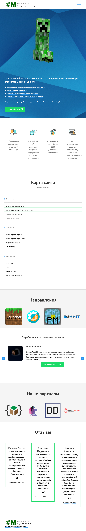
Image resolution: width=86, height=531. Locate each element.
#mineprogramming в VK (14, 235)
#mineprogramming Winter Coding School (19, 210)
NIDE (7, 267)
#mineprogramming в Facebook (16, 239)
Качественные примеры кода (18, 90)
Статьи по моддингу (13, 218)
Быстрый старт (14, 109)
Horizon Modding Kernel (54, 102)
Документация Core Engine (15, 206)
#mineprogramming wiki (14, 275)
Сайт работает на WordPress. (16, 526)
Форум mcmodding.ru (13, 243)
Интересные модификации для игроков (22, 93)
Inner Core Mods (11, 271)
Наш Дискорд (10, 247)
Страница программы (52, 364)
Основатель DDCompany (43, 497)
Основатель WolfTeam (16, 482)
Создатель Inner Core (69, 503)
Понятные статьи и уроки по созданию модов (25, 96)
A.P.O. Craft (9, 263)
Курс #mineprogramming (14, 214)
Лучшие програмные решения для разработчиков (26, 87)
